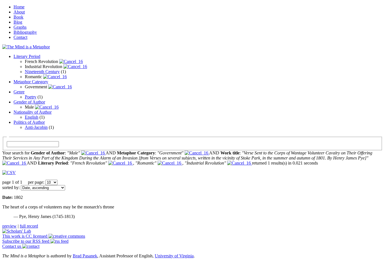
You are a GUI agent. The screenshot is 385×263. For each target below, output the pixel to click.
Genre (19, 91)
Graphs (20, 27)
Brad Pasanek (85, 255)
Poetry (30, 97)
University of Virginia (174, 255)
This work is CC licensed (25, 236)
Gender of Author (29, 102)
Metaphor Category (31, 81)
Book (18, 17)
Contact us (12, 246)
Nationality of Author (33, 112)
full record (29, 226)
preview (9, 226)
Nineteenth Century (42, 71)
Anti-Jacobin (36, 127)
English (31, 117)
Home (19, 7)
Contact (20, 37)
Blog (18, 22)
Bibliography (25, 32)
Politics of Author (29, 122)
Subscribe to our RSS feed (26, 241)
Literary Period (27, 56)
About (19, 12)
